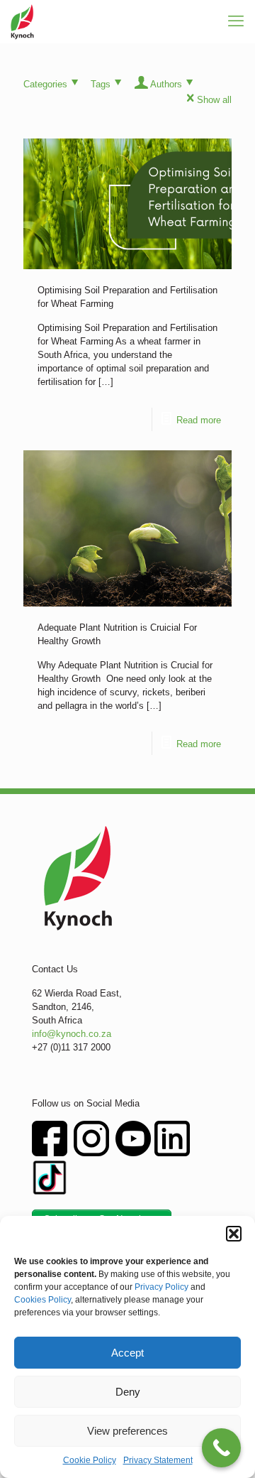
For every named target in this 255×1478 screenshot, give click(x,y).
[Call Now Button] (221, 1447)
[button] (234, 1234)
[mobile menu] (236, 21)
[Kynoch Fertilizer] (22, 21)
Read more (198, 420)
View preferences (127, 1431)
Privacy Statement (158, 1460)
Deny (127, 1392)
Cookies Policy (42, 1300)
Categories (45, 84)
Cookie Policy (89, 1460)
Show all (214, 99)
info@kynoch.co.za (71, 1033)
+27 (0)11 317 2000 (71, 1047)
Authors (166, 84)
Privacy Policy (161, 1287)
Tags (100, 84)
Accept (127, 1353)
